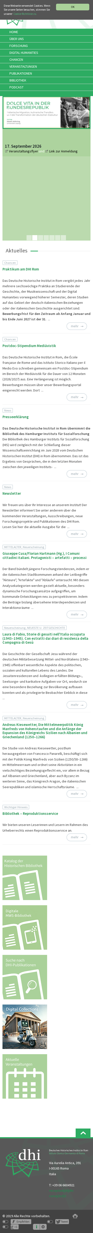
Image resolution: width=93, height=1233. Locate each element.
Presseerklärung (15, 417)
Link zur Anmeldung (63, 151)
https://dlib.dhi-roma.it (39, 187)
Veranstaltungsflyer (24, 151)
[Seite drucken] (75, 1216)
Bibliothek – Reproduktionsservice (30, 813)
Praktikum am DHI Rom (20, 269)
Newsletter (11, 493)
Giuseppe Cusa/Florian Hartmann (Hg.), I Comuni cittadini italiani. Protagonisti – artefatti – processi (44, 555)
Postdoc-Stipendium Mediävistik (29, 346)
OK (72, 7)
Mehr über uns (20, 221)
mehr (75, 326)
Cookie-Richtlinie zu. (25, 14)
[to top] (83, 1133)
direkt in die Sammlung (39, 197)
